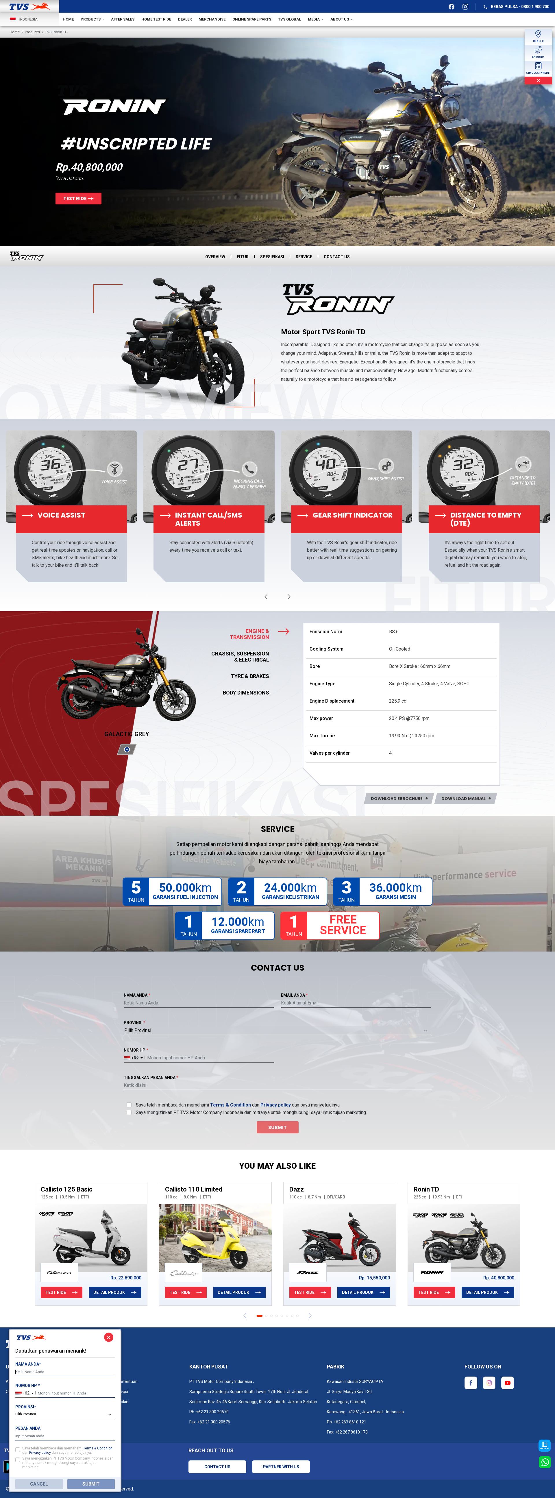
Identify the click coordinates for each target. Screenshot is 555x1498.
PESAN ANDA (27, 1428)
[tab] (252, 634)
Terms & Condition (230, 1105)
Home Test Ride (156, 19)
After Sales (122, 19)
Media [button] (314, 19)
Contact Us (217, 1466)
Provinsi (134, 1022)
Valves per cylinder (330, 753)
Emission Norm (326, 631)
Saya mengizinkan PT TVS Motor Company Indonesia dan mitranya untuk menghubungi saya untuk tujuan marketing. (251, 1112)
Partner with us (281, 1466)
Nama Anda (137, 995)
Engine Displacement (332, 701)
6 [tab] (287, 1316)
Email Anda (294, 995)
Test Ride (75, 198)
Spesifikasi (272, 256)
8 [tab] (297, 1316)
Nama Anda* (28, 1364)
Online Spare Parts (251, 19)
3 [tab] (271, 1316)
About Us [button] (340, 19)
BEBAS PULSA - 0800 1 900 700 (519, 6)
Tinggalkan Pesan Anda (151, 1077)
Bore (315, 666)
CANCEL (39, 1484)
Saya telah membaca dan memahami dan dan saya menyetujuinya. (238, 1105)
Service (304, 256)
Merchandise (212, 19)
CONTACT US (337, 256)
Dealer (185, 19)
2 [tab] (265, 1316)
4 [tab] (276, 1316)
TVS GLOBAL (289, 19)
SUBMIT (91, 1484)
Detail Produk (30, 1292)
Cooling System (326, 649)
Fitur (243, 256)
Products (32, 32)
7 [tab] (292, 1316)
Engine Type (322, 683)
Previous (266, 597)
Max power (321, 718)
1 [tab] (257, 1316)
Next (289, 597)
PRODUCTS (91, 19)
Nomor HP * (27, 1385)
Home (68, 19)
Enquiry (545, 1448)
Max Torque (322, 735)
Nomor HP (136, 1050)
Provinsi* (25, 1407)
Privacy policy (275, 1105)
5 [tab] (282, 1316)
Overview (215, 256)
